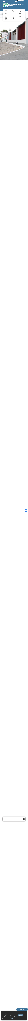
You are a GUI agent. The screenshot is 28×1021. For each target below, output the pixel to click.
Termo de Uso (11, 1018)
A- (17, 0)
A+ (22, 0)
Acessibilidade (4, 1)
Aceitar (20, 1015)
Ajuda (16, 1)
